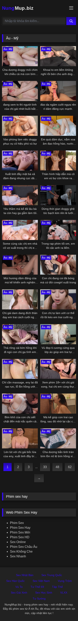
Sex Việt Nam (41, 580)
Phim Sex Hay (20, 527)
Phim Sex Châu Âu (23, 546)
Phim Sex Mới (20, 532)
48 (57, 467)
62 (70, 467)
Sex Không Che (21, 551)
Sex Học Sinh (43, 592)
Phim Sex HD (19, 537)
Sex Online (18, 542)
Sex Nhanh (18, 556)
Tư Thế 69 (37, 586)
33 (45, 467)
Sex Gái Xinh (19, 592)
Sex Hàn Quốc (15, 580)
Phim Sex (17, 523)
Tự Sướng (39, 598)
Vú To (19, 586)
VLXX (63, 592)
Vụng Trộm (65, 580)
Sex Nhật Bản (24, 575)
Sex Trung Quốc (51, 575)
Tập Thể (57, 586)
